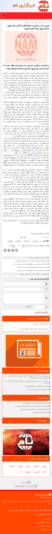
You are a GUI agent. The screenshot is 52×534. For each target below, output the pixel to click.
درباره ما (48, 518)
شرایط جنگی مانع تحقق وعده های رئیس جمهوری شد (36, 403)
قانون (33, 148)
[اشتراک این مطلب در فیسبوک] (12, 250)
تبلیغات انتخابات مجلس (40, 324)
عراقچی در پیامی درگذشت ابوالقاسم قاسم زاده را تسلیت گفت (33, 267)
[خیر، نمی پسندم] (13, 245)
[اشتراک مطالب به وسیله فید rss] (5, 250)
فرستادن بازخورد (40, 312)
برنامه (28, 466)
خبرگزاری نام (24, 5)
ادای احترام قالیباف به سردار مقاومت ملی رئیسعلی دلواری (34, 409)
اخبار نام (25, 482)
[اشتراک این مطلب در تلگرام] (16, 250)
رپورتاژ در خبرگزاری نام (44, 526)
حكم (45, 472)
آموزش (37, 472)
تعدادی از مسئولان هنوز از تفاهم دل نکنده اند (37, 386)
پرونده (32, 121)
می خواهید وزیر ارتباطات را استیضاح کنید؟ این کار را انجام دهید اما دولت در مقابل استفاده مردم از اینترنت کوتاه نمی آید (28, 377)
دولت (44, 466)
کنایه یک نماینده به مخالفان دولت (41, 412)
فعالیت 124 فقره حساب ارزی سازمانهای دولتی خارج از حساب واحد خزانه (30, 264)
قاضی (18, 241)
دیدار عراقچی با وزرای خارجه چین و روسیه (38, 389)
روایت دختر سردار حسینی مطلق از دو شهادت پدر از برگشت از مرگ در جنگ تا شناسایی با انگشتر (27, 382)
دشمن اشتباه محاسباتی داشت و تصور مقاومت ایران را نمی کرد (32, 270)
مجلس (25, 75)
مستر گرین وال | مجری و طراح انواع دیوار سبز (33, 329)
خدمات (34, 88)
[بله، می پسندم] (24, 245)
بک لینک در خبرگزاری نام (43, 522)
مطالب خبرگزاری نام (45, 529)
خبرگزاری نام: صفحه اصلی (25, 486)
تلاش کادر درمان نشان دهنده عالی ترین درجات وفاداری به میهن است (31, 261)
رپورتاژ (28, 472)
